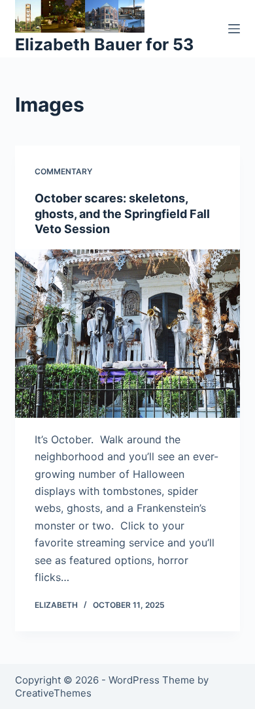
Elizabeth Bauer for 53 (104, 44)
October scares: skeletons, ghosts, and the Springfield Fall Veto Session (122, 213)
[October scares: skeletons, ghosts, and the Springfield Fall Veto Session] (127, 333)
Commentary (63, 171)
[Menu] (234, 29)
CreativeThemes (53, 693)
